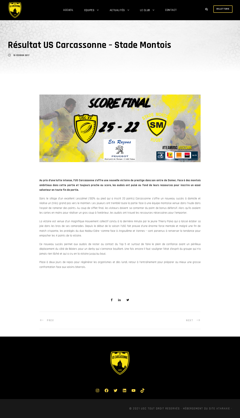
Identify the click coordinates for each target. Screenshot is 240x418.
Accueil (68, 10)
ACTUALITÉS (117, 10)
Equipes (89, 10)
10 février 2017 (21, 55)
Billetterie (223, 9)
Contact (171, 10)
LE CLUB (145, 10)
